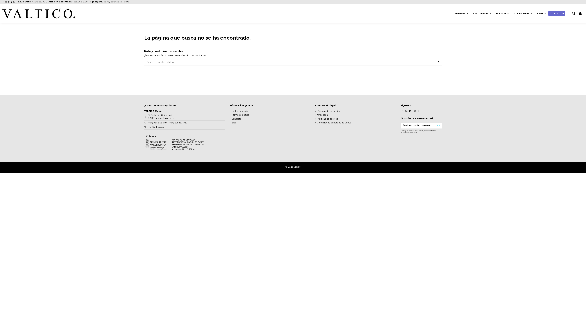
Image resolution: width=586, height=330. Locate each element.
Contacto (236, 118)
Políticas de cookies (327, 118)
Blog (234, 122)
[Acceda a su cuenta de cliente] (580, 13)
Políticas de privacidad (328, 111)
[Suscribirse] (438, 125)
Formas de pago (240, 115)
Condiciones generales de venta (334, 122)
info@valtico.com (157, 127)
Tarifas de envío (240, 111)
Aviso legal (322, 115)
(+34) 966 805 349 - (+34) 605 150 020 (167, 122)
